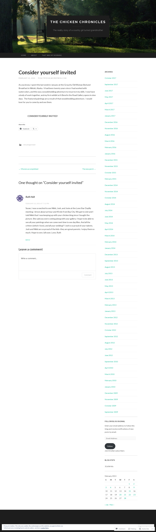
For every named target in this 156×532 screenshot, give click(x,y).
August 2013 (110, 267)
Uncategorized (29, 145)
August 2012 (110, 343)
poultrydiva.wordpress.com (52, 78)
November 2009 (111, 399)
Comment (87, 275)
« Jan (106, 505)
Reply (28, 240)
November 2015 (111, 166)
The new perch (89, 169)
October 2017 (110, 78)
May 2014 (109, 223)
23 (134, 495)
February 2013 (110, 305)
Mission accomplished (28, 169)
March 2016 (109, 141)
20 (120, 495)
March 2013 (109, 298)
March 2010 (109, 374)
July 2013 (108, 273)
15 (130, 491)
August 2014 (110, 204)
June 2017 (109, 91)
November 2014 (111, 191)
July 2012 (108, 349)
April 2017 (109, 103)
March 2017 (109, 109)
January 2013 (110, 311)
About (34, 55)
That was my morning (52, 55)
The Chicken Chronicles (78, 22)
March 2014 (109, 235)
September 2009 (111, 412)
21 (125, 495)
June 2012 (109, 355)
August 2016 (110, 135)
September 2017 (111, 84)
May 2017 (109, 97)
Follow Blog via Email (115, 421)
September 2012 (111, 336)
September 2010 (111, 361)
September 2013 (111, 261)
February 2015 (110, 179)
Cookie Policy (45, 528)
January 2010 (110, 387)
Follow (110, 446)
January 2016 (110, 154)
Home (23, 55)
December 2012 (111, 317)
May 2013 (109, 286)
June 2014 (109, 216)
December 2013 (111, 254)
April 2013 (109, 292)
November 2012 (111, 324)
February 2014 (110, 242)
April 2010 (109, 368)
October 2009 (110, 406)
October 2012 (110, 330)
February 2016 (110, 147)
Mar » (112, 505)
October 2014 (110, 198)
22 (130, 495)
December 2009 (111, 393)
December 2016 (111, 122)
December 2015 (111, 160)
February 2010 (110, 380)
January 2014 (110, 248)
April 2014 (109, 229)
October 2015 (110, 172)
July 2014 (108, 210)
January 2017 (110, 116)
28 (125, 498)
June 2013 (109, 280)
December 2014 (111, 185)
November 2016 (111, 128)
